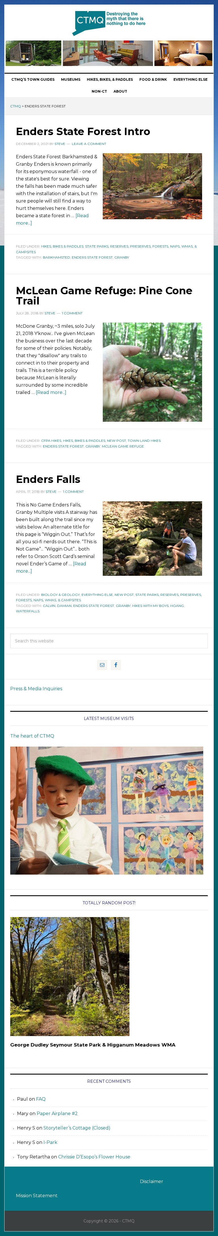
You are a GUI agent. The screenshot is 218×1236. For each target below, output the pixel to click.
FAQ (41, 1099)
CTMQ (109, 23)
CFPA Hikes (51, 440)
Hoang (177, 606)
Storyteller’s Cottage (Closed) (76, 1128)
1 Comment (72, 313)
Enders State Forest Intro (83, 131)
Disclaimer (151, 1181)
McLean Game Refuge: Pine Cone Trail (104, 295)
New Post (116, 440)
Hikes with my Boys (150, 606)
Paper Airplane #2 (57, 1113)
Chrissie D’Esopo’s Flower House (94, 1157)
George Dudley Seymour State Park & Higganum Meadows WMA (92, 1045)
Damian (64, 606)
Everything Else (97, 595)
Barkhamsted (56, 257)
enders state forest (92, 257)
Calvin (49, 606)
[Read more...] (51, 392)
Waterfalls (27, 611)
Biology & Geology (60, 595)
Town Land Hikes (144, 440)
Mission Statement (37, 1195)
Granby (121, 257)
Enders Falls (48, 479)
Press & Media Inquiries (36, 688)
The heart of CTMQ (32, 736)
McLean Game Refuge (123, 446)
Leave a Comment (89, 144)
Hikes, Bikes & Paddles (62, 246)
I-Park (50, 1142)
